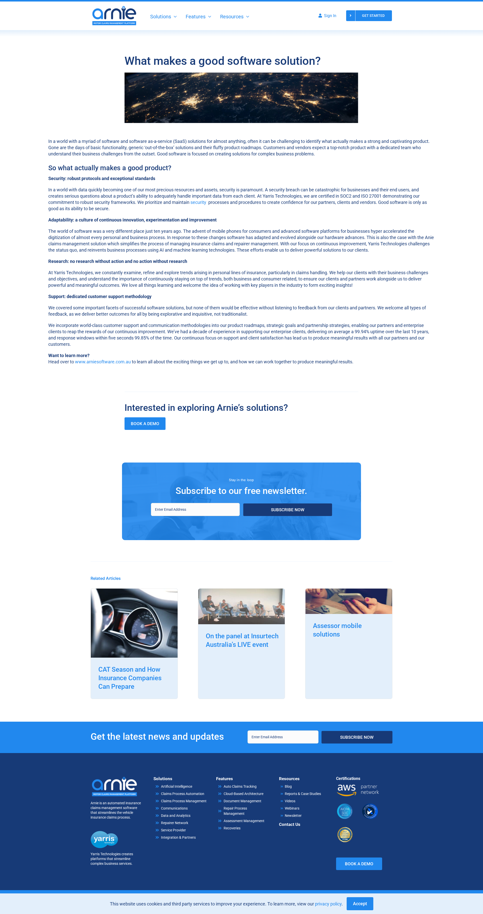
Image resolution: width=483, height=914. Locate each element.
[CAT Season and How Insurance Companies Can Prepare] (134, 591)
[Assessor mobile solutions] (348, 591)
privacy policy (328, 903)
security (198, 202)
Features (224, 778)
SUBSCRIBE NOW (287, 509)
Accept (360, 903)
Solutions (162, 778)
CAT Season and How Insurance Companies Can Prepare (130, 678)
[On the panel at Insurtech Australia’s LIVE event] (241, 591)
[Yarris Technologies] (104, 833)
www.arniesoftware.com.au (103, 361)
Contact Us (289, 824)
